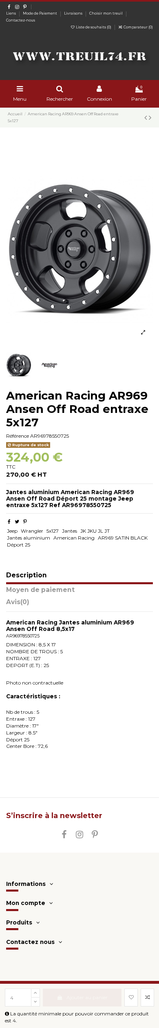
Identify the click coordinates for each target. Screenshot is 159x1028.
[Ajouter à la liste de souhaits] (131, 997)
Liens (11, 13)
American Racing (74, 538)
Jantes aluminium (28, 538)
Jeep (12, 531)
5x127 (52, 531)
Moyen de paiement (40, 590)
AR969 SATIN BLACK (123, 538)
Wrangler (32, 531)
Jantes (69, 531)
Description (26, 575)
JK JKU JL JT (95, 531)
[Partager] (9, 521)
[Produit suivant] (150, 117)
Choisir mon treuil (106, 13)
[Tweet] (17, 521)
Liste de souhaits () (93, 27)
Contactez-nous (20, 20)
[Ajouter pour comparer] (147, 997)
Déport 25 (18, 545)
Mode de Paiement (40, 13)
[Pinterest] (25, 521)
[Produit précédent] (146, 117)
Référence (17, 436)
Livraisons (73, 13)
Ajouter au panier (87, 997)
